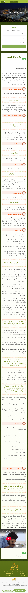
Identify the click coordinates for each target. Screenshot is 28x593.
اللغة (4, 1)
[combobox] (14, 33)
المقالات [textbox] (22, 33)
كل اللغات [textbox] (22, 38)
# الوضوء (23, 59)
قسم (8, 30)
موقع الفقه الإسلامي (8, 571)
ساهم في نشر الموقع (21, 571)
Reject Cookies (8, 590)
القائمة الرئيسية (14, 1)
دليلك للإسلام (23, 573)
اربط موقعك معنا (9, 575)
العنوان (18, 30)
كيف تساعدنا (23, 575)
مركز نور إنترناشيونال (9, 573)
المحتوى (13, 30)
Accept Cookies (19, 590)
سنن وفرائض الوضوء (12, 61)
